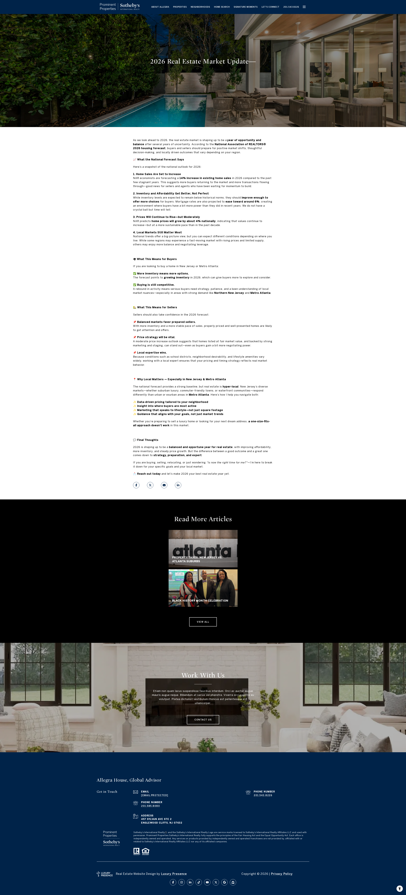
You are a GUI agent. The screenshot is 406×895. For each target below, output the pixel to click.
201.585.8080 (150, 806)
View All (203, 622)
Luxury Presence (174, 873)
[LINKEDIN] (190, 882)
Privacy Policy (282, 873)
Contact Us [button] (203, 719)
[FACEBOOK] (173, 882)
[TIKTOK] (199, 882)
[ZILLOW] (233, 882)
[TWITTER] (216, 882)
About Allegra (160, 7)
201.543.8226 (291, 7)
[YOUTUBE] (207, 882)
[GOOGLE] (224, 882)
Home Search (222, 7)
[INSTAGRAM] (181, 882)
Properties (180, 7)
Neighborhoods (200, 7)
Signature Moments (246, 7)
